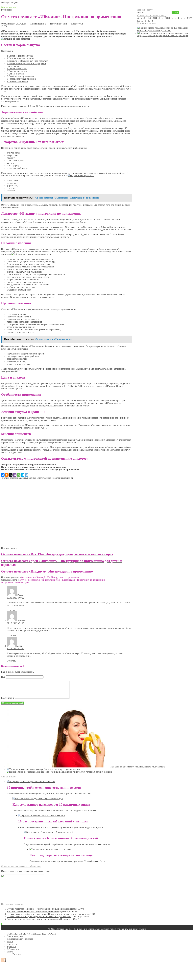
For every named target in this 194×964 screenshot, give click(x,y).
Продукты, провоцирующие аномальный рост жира (162, 35)
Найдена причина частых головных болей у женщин (86, 772)
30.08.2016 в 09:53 (15, 598)
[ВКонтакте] (3, 475)
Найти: (140, 12)
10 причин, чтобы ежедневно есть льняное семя (44, 787)
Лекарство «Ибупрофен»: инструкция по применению (28, 464)
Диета (10, 951)
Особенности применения (20, 76)
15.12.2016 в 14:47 (15, 648)
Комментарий (7, 698)
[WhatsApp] (18, 475)
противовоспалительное (39, 478)
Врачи (10, 941)
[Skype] (22, 475)
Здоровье (11, 946)
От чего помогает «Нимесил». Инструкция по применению (36, 909)
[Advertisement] (66, 512)
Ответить (11, 610)
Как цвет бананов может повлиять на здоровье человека (137, 766)
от (72, 478)
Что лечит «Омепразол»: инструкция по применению (33, 911)
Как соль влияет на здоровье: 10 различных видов (51, 804)
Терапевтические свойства (20, 58)
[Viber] (14, 475)
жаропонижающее (61, 478)
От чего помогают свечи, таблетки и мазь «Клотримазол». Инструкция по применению (62, 580)
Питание (16, 954)
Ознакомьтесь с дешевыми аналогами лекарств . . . (25, 871)
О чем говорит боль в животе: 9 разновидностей (61, 838)
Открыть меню (8, 7)
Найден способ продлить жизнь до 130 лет (162, 29)
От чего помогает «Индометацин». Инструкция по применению (33, 467)
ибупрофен (56, 89)
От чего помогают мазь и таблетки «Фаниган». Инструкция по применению (40, 469)
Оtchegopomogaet (9, 2)
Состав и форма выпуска (20, 56)
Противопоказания (17, 71)
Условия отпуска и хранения (21, 79)
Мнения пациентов (17, 81)
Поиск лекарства (15, 936)
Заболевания (13, 949)
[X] (10, 475)
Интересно (12, 944)
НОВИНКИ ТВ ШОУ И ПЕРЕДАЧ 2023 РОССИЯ (31, 934)
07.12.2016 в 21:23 (15, 623)
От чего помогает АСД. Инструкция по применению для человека (39, 916)
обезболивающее (18, 478)
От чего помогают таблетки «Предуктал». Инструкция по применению (41, 914)
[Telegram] (26, 475)
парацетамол (70, 89)
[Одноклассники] (7, 475)
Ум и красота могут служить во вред (62, 769)
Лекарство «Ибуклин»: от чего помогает (27, 61)
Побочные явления (17, 68)
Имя (3, 677)
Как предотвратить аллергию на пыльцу (61, 855)
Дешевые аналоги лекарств (20, 939)
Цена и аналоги (15, 73)
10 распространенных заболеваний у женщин (53, 821)
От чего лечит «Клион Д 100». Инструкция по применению (50, 577)
